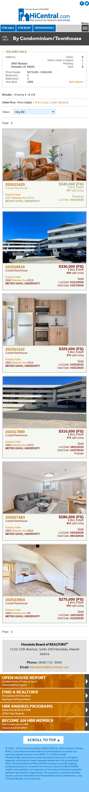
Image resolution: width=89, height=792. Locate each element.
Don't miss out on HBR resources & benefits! (27, 723)
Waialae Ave (19, 197)
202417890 (15, 432)
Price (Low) (41, 102)
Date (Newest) (60, 102)
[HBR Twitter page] (87, 3)
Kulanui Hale (13, 194)
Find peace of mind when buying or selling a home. (20, 695)
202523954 (15, 600)
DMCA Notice (66, 748)
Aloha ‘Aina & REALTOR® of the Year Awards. (27, 709)
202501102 (15, 349)
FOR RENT (24, 28)
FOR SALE (8, 28)
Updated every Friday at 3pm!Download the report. (24, 681)
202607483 (15, 517)
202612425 (15, 184)
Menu (85, 23)
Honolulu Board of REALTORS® (40, 748)
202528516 (15, 267)
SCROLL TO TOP (41, 739)
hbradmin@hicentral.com (49, 667)
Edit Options (76, 81)
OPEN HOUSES (44, 28)
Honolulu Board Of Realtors (44, 14)
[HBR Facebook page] (82, 3)
